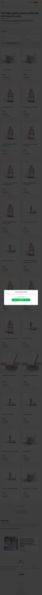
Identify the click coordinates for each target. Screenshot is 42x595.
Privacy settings (21, 296)
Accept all (21, 299)
